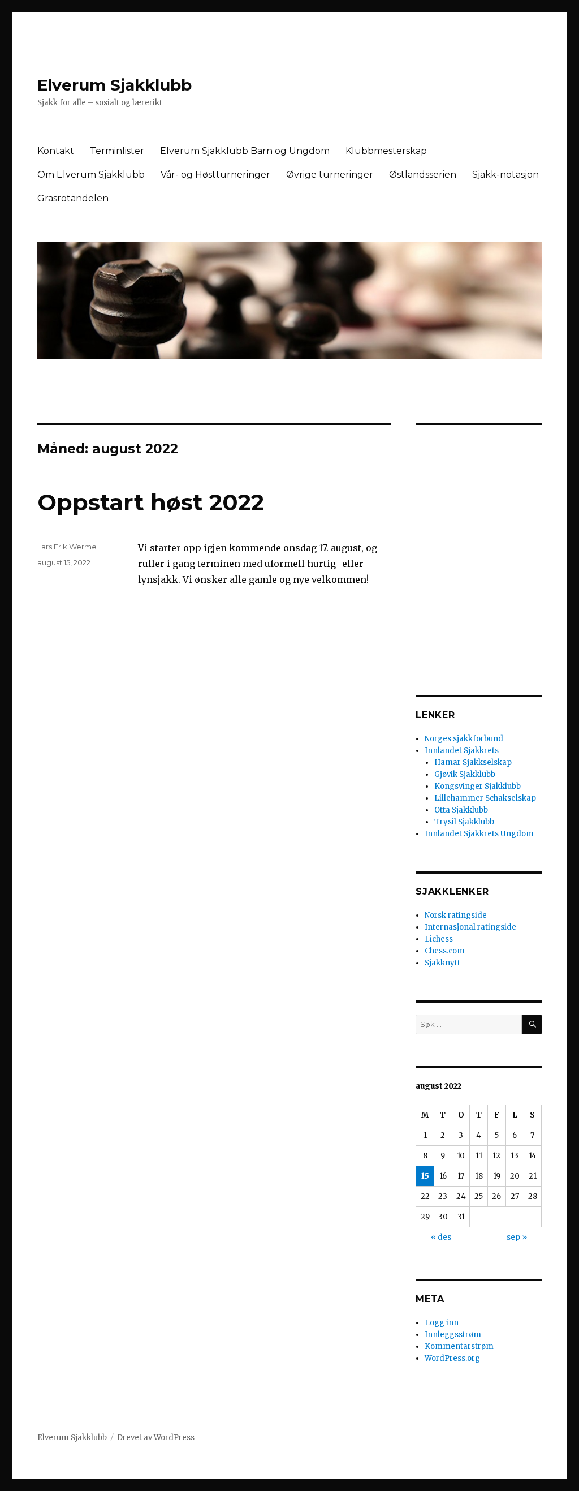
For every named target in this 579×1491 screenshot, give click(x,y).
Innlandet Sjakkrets (462, 750)
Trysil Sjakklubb (464, 822)
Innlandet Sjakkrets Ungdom (479, 834)
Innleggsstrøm (453, 1334)
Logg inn (442, 1322)
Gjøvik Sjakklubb (464, 774)
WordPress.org (452, 1358)
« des (441, 1237)
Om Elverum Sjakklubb (91, 174)
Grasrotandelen (73, 198)
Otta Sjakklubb (461, 810)
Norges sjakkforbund (464, 739)
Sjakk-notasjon (505, 174)
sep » (517, 1237)
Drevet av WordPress (156, 1437)
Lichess (439, 939)
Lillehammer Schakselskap (485, 798)
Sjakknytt (442, 963)
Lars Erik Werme (67, 546)
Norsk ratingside (456, 915)
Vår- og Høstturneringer (215, 174)
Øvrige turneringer (329, 174)
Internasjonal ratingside (470, 927)
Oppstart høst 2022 (150, 502)
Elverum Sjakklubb (114, 84)
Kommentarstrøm (459, 1346)
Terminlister (117, 150)
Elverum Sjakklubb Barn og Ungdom (245, 150)
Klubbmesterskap (386, 150)
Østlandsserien (422, 174)
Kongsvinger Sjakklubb (477, 786)
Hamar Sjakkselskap (473, 762)
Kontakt (55, 150)
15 (425, 1176)
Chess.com (445, 951)
